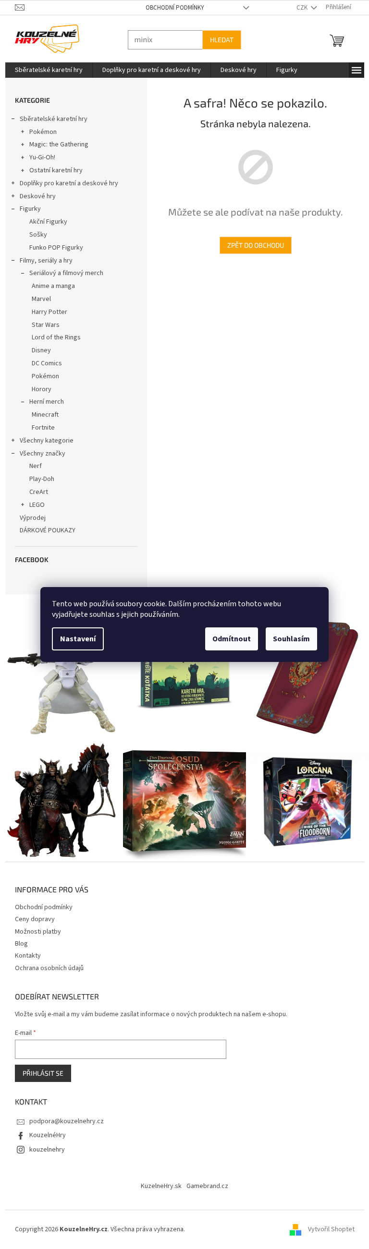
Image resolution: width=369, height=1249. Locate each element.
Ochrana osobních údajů (45, 963)
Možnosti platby (34, 927)
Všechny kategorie (43, 440)
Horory (38, 389)
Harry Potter (45, 312)
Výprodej (29, 518)
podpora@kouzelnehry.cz (62, 1116)
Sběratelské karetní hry (50, 119)
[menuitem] (44, 70)
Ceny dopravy (31, 914)
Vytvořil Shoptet (327, 1224)
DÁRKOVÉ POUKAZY (44, 530)
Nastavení (74, 639)
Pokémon (39, 132)
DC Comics (43, 363)
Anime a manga (49, 286)
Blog (17, 939)
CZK (299, 7)
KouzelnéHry (43, 1130)
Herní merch (42, 402)
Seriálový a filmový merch (62, 273)
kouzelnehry (43, 1145)
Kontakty (24, 951)
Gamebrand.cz (204, 1181)
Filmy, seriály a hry (42, 260)
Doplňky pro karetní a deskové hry (65, 183)
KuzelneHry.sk (157, 1181)
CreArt (34, 492)
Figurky (26, 209)
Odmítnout (228, 639)
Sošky (34, 235)
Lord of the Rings (52, 337)
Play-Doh (37, 479)
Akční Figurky (44, 222)
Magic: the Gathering (55, 144)
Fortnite (39, 427)
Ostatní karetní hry (52, 170)
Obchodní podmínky (171, 7)
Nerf (31, 466)
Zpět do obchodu (251, 245)
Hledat (218, 40)
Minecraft (41, 415)
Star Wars (42, 325)
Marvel (37, 299)
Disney (37, 350)
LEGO (33, 505)
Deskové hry (34, 196)
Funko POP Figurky (52, 247)
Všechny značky (39, 453)
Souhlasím (288, 639)
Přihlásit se (39, 1068)
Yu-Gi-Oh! (38, 157)
